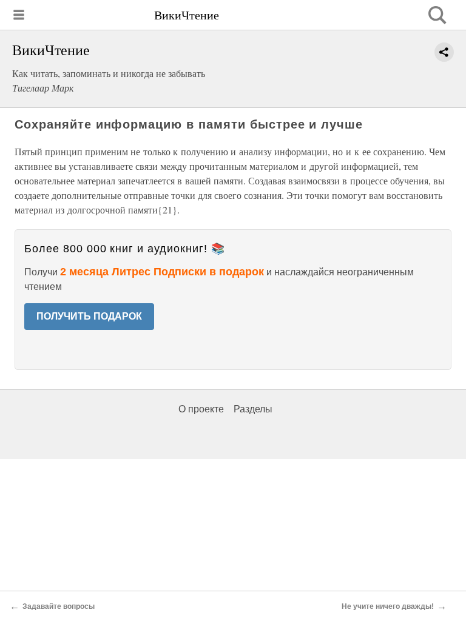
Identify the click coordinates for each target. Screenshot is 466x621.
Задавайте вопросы (58, 606)
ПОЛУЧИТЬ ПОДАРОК (89, 316)
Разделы (253, 409)
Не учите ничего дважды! (388, 606)
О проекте (201, 409)
